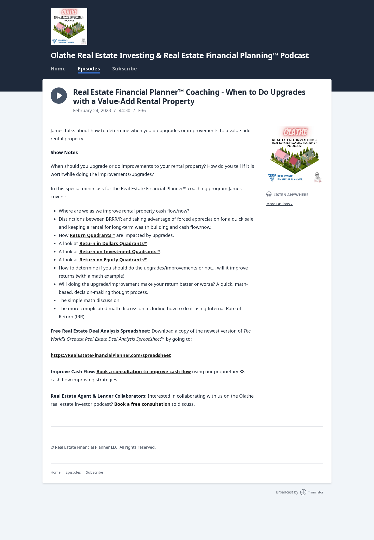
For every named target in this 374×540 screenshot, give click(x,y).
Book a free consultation (142, 404)
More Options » (279, 203)
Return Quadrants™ (92, 235)
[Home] (69, 26)
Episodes (89, 68)
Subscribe (124, 68)
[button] (59, 95)
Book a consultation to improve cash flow (143, 371)
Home (58, 68)
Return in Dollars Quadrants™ (113, 243)
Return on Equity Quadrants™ (113, 260)
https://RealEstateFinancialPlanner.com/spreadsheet (111, 355)
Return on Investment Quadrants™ (119, 251)
